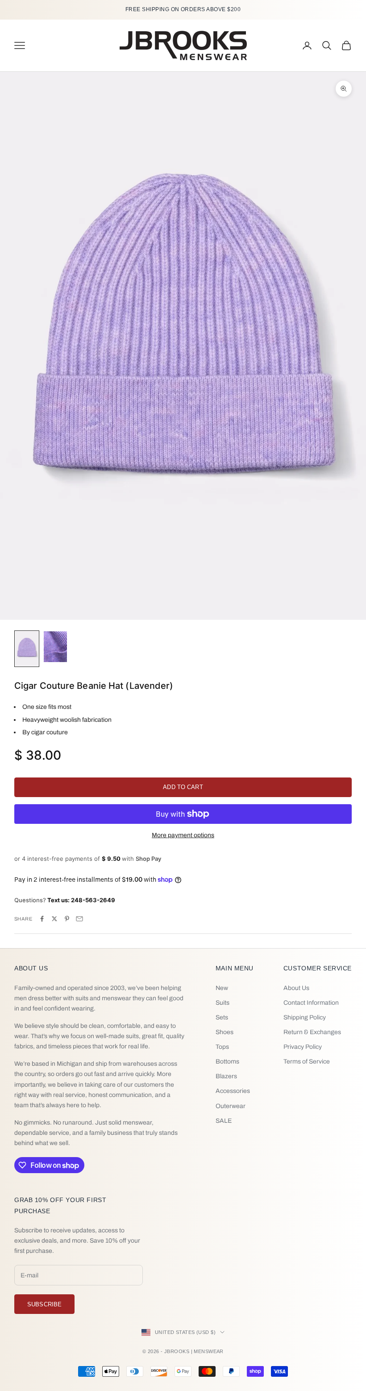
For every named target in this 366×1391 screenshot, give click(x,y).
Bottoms (227, 1061)
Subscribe (44, 1304)
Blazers (226, 1076)
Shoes (224, 1032)
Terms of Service (306, 1061)
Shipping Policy (304, 1017)
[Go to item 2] (55, 646)
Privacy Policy (302, 1046)
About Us (296, 988)
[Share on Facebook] (42, 918)
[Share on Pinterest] (67, 918)
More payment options (183, 835)
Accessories (233, 1091)
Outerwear (230, 1106)
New (222, 988)
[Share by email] (79, 918)
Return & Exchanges (312, 1032)
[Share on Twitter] (54, 918)
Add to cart (183, 787)
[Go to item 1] (26, 648)
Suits (222, 1002)
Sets (222, 1017)
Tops (222, 1046)
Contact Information (311, 1002)
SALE (224, 1120)
